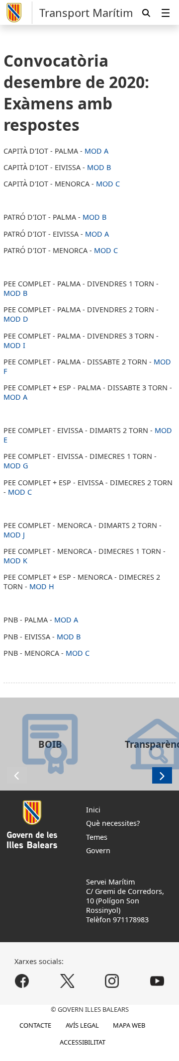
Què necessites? (113, 823)
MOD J (14, 534)
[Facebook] (22, 981)
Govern (98, 850)
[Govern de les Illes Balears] (17, 12)
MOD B (99, 167)
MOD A (96, 151)
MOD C (108, 183)
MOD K (15, 560)
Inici (93, 809)
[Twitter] (67, 981)
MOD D (15, 319)
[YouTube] (157, 981)
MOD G (15, 465)
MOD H (41, 586)
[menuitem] (166, 12)
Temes (96, 837)
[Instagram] (112, 981)
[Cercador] (146, 12)
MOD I (14, 345)
